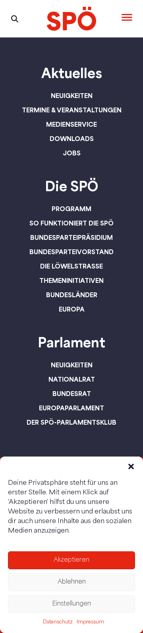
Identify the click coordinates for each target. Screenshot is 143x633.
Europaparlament (71, 408)
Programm (71, 209)
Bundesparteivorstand (71, 252)
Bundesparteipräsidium (71, 237)
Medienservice (71, 124)
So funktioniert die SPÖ (71, 223)
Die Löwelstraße (71, 266)
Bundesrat (71, 394)
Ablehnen (72, 582)
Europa (72, 309)
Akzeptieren (71, 560)
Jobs (72, 153)
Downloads (72, 139)
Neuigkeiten (72, 96)
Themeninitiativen (71, 280)
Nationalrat (71, 379)
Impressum (90, 622)
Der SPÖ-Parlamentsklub (71, 422)
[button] (131, 466)
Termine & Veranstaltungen (72, 110)
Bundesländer (71, 295)
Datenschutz (58, 622)
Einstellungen (71, 604)
